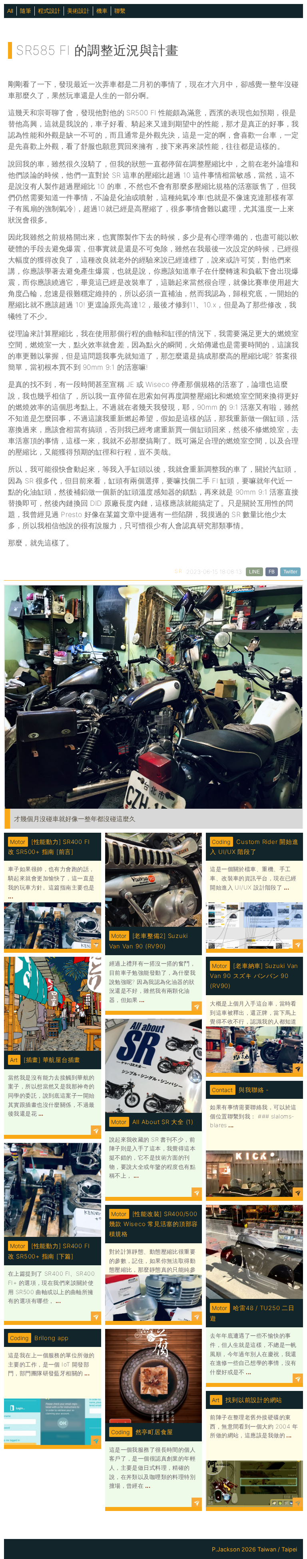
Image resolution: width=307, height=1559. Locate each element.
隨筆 (25, 11)
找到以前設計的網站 (253, 1400)
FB (272, 572)
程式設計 (49, 11)
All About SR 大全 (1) (162, 1122)
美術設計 (78, 11)
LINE (254, 572)
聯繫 (120, 11)
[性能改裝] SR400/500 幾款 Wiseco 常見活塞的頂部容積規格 (153, 1224)
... (10, 896)
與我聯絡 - (254, 1090)
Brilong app (51, 1338)
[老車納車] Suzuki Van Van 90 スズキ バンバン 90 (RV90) (254, 976)
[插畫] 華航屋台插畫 (52, 1060)
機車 (102, 11)
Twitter (290, 572)
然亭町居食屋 (154, 1432)
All (10, 11)
